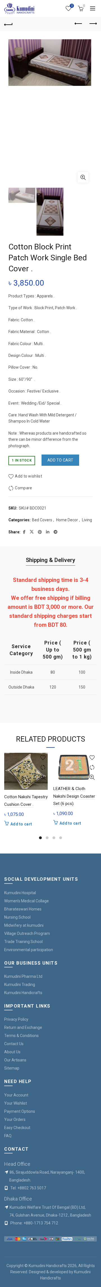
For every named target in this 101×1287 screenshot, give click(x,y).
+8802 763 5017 (31, 1188)
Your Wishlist (15, 1103)
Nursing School (17, 917)
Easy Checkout (17, 1127)
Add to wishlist (28, 476)
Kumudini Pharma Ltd (23, 976)
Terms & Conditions (21, 1035)
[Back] (8, 23)
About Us (12, 1052)
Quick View (43, 777)
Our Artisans (15, 1060)
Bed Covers (42, 520)
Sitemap (11, 1068)
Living (87, 520)
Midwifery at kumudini (23, 925)
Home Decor (67, 520)
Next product (93, 23)
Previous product (79, 23)
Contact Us (14, 1043)
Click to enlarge (83, 177)
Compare (23, 488)
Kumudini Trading (19, 984)
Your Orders (15, 1119)
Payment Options (19, 1111)
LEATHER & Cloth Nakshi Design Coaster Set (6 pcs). (74, 796)
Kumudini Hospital (20, 893)
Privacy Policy (16, 1019)
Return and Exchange (23, 1027)
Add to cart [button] (21, 824)
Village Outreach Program (27, 933)
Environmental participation (28, 950)
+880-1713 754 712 (41, 1223)
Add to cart (60, 460)
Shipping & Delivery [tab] (50, 560)
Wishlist (72, 5)
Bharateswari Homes (23, 909)
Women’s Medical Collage (26, 901)
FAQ (8, 1136)
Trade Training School (23, 941)
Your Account (16, 1095)
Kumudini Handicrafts (23, 992)
